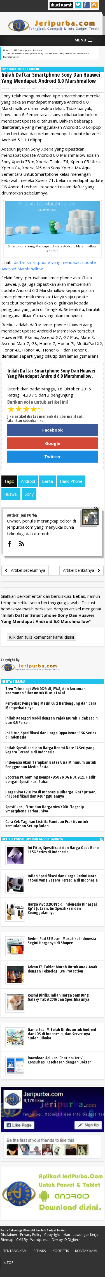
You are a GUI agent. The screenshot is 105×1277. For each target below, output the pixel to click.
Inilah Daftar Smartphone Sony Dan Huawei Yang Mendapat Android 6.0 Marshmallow (50, 78)
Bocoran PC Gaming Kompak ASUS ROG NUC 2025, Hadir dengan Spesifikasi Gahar (50, 779)
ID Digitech (72, 1239)
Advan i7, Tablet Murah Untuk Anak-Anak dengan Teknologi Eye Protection (62, 969)
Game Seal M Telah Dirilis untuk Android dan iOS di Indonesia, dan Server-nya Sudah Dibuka (62, 1034)
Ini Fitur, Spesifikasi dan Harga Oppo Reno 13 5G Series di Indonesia (50, 735)
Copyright (52, 1234)
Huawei (11, 494)
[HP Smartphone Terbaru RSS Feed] (101, 839)
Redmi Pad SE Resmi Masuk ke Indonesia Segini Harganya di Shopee (62, 940)
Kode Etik (61, 1250)
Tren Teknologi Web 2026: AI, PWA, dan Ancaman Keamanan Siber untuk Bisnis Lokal (45, 690)
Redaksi (40, 1250)
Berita (47, 481)
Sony (29, 494)
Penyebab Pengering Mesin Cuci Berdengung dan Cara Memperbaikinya (50, 705)
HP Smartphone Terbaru (20, 69)
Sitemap (7, 1239)
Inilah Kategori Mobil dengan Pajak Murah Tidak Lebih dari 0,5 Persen (51, 720)
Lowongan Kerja (85, 1234)
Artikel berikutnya (80, 570)
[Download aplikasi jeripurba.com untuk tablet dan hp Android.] (52, 1194)
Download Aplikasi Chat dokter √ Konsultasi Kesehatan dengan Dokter (59, 1060)
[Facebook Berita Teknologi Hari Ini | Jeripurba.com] (52, 1123)
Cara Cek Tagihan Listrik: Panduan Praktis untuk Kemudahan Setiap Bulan (46, 823)
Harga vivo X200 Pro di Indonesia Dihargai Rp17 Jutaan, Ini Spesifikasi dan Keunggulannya (51, 794)
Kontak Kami (86, 1250)
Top (9, 1262)
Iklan (66, 1234)
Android (52, 251)
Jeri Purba (18, 88)
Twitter (52, 456)
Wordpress (39, 1239)
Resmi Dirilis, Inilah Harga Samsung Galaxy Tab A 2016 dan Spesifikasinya (58, 997)
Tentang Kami (15, 1250)
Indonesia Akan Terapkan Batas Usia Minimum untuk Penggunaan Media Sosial (50, 764)
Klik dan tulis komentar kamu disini (41, 637)
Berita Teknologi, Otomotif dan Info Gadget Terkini (33, 1230)
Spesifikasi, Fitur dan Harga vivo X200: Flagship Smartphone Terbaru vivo (44, 809)
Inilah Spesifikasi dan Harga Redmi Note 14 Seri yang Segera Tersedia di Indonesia (50, 750)
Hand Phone (71, 481)
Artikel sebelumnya (26, 570)
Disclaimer (9, 1234)
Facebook (52, 430)
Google (52, 443)
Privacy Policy (30, 1234)
